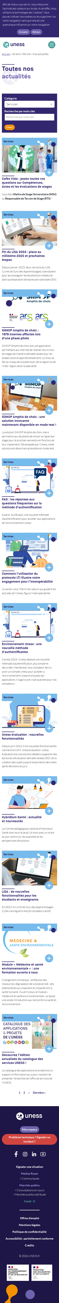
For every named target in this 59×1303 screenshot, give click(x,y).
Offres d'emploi (29, 1218)
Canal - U (29, 1201)
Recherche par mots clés (19, 111)
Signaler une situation (29, 1166)
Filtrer (9, 127)
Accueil (6, 54)
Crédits (29, 1245)
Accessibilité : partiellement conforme (29, 1238)
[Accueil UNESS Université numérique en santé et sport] (24, 44)
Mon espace (29, 1129)
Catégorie (10, 98)
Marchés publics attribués (30, 1194)
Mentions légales (29, 1225)
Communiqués (30, 1178)
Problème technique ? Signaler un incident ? (29, 1139)
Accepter (23, 32)
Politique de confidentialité (29, 1231)
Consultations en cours (30, 1190)
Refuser (36, 32)
